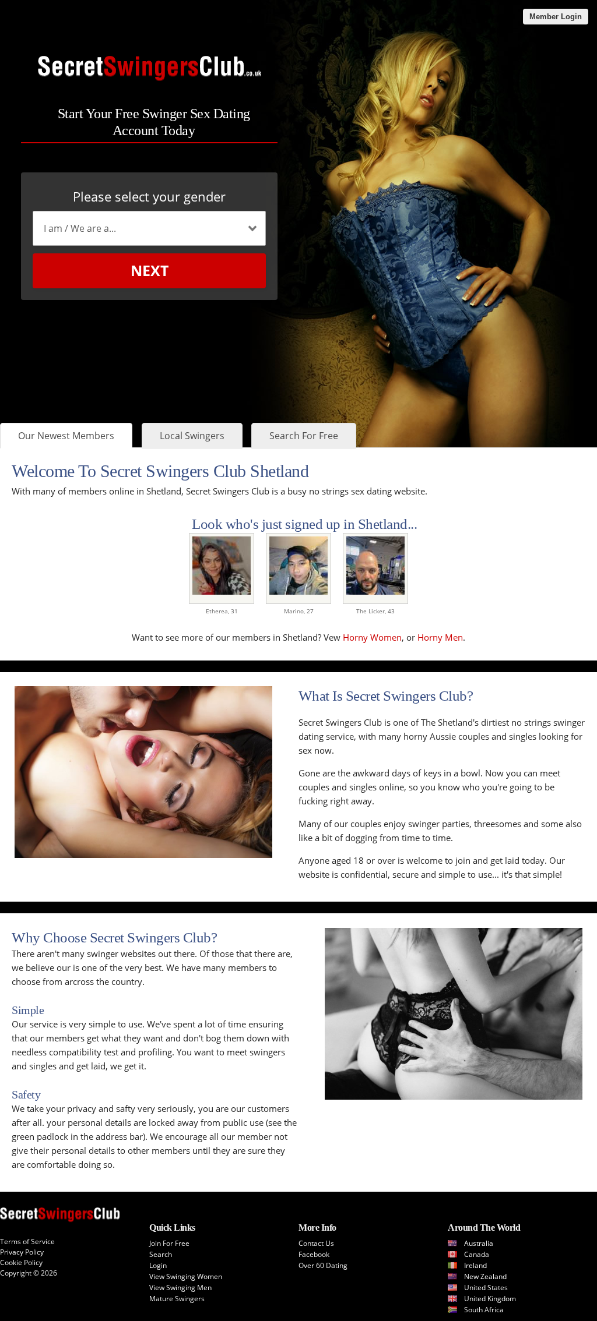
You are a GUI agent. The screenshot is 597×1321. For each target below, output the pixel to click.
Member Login (555, 16)
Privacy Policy (22, 1252)
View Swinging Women (185, 1276)
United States (486, 1287)
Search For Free (303, 435)
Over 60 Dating (322, 1265)
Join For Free (169, 1243)
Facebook (313, 1254)
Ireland (475, 1265)
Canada (476, 1254)
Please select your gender (149, 196)
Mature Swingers (177, 1299)
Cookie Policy (21, 1262)
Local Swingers (192, 435)
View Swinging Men (180, 1287)
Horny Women (372, 637)
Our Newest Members (66, 435)
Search (160, 1254)
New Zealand (485, 1276)
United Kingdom (490, 1299)
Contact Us (316, 1243)
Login (158, 1265)
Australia (478, 1243)
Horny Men (440, 637)
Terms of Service (27, 1241)
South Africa (484, 1310)
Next (149, 270)
